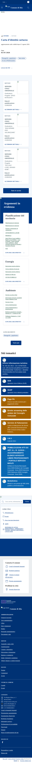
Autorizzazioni (5, 646)
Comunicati (4, 673)
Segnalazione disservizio (8, 716)
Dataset (3, 730)
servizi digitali (12, 759)
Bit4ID (15, 760)
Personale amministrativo (8, 631)
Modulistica (12, 481)
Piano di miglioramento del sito (9, 732)
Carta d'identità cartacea (14, 39)
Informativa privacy (6, 721)
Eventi (3, 688)
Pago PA (11, 399)
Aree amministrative (6, 620)
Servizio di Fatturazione (17, 423)
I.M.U (9, 438)
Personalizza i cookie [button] (7, 750)
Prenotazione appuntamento (9, 713)
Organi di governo (6, 617)
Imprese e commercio (7, 655)
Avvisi (3, 676)
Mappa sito (4, 753)
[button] (5, 2)
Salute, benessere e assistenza (9, 658)
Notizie (6, 36)
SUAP (9, 390)
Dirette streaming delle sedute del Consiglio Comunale (17, 413)
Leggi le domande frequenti (9, 710)
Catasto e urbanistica (7, 649)
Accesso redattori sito (25, 760)
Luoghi (3, 685)
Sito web (5, 759)
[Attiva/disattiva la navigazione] (2, 7)
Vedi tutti (16, 343)
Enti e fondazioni (6, 626)
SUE (9, 381)
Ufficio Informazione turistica (14, 363)
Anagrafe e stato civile (7, 644)
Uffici (2, 623)
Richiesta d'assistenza (7, 718)
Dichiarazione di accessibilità (9, 724)
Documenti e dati (6, 634)
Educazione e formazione (8, 652)
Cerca (27, 501)
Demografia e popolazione (11, 335)
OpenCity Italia (20, 759)
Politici (3, 629)
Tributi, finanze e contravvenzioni (10, 660)
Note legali (4, 727)
